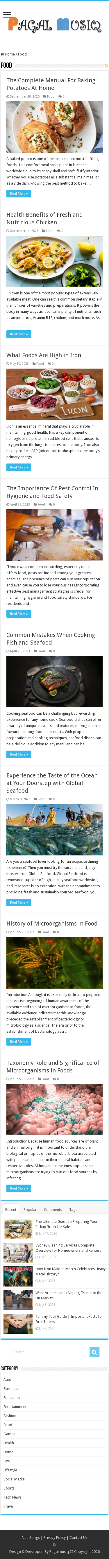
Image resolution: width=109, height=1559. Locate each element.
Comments (53, 1209)
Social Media (14, 1479)
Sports (9, 1488)
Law (6, 1461)
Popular (30, 1209)
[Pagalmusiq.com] (54, 22)
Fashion (9, 1416)
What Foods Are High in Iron (43, 355)
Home (9, 54)
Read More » (19, 194)
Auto (7, 1379)
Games (9, 1434)
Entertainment (14, 1407)
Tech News (12, 1497)
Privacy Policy (55, 1537)
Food (51, 96)
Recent (10, 1209)
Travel (8, 1506)
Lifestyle (10, 1470)
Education (11, 1397)
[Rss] (54, 1544)
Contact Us (78, 1537)
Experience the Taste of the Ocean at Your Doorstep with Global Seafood (52, 783)
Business (10, 1388)
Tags (73, 1209)
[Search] (94, 1352)
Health (8, 1443)
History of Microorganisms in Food (52, 923)
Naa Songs (31, 1537)
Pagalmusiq (59, 1551)
